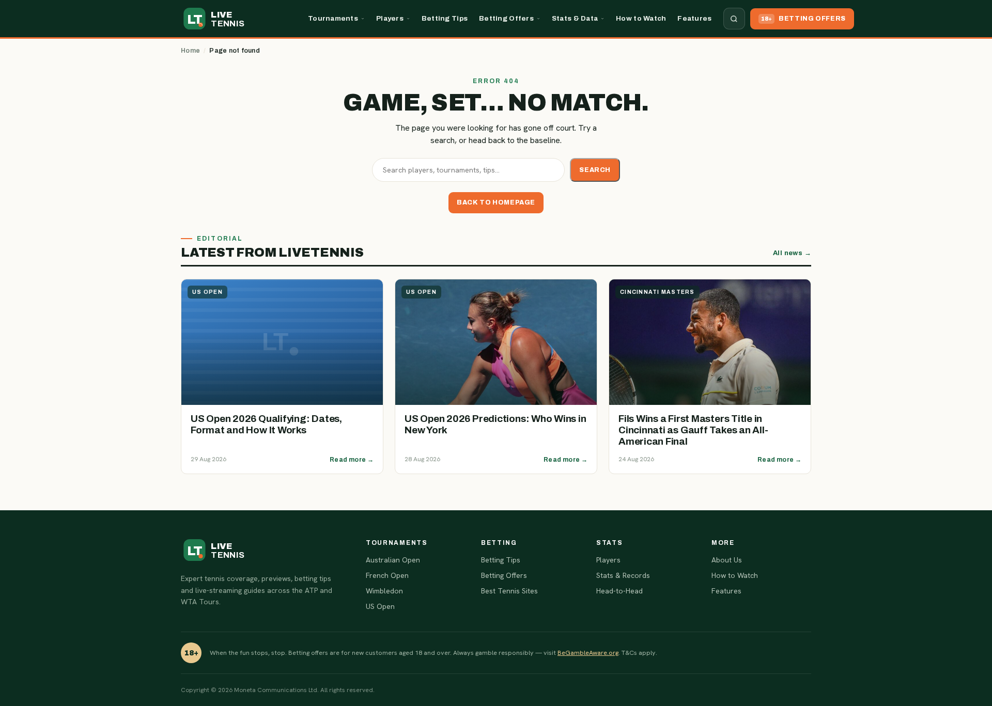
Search (595, 170)
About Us (726, 559)
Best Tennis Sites (509, 590)
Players (390, 18)
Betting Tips (445, 18)
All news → (792, 253)
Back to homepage (496, 202)
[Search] (734, 18)
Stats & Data (575, 18)
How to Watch (641, 18)
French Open (387, 575)
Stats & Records (623, 575)
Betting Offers (506, 18)
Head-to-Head (619, 590)
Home (190, 50)
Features (694, 18)
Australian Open (393, 559)
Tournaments (333, 18)
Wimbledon (384, 590)
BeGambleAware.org (587, 652)
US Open (380, 606)
